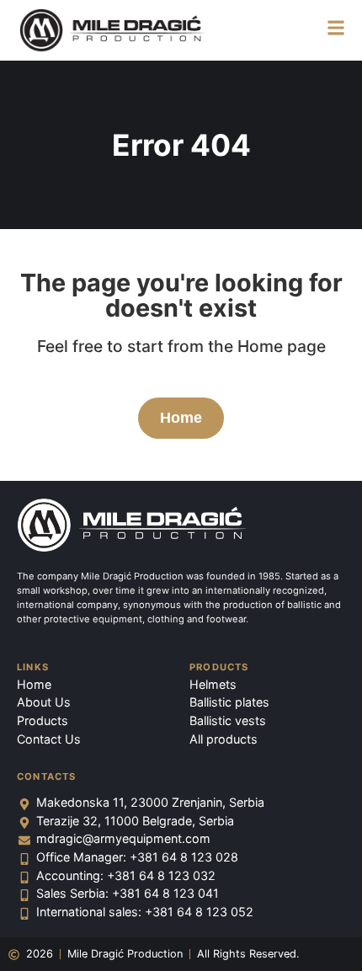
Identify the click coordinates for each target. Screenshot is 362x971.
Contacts (47, 776)
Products (219, 667)
